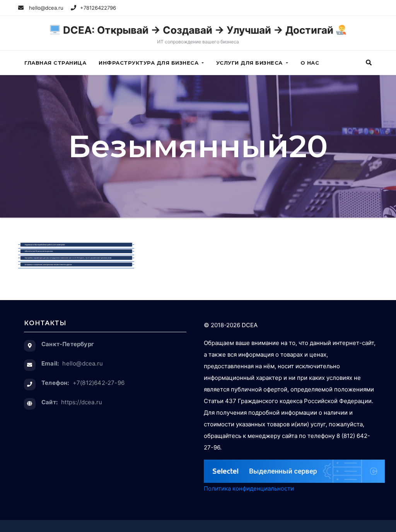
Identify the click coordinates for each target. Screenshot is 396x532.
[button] (369, 62)
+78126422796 (98, 8)
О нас (309, 63)
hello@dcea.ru (45, 8)
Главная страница (55, 63)
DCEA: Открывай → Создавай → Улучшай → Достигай (198, 34)
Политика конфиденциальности (249, 488)
